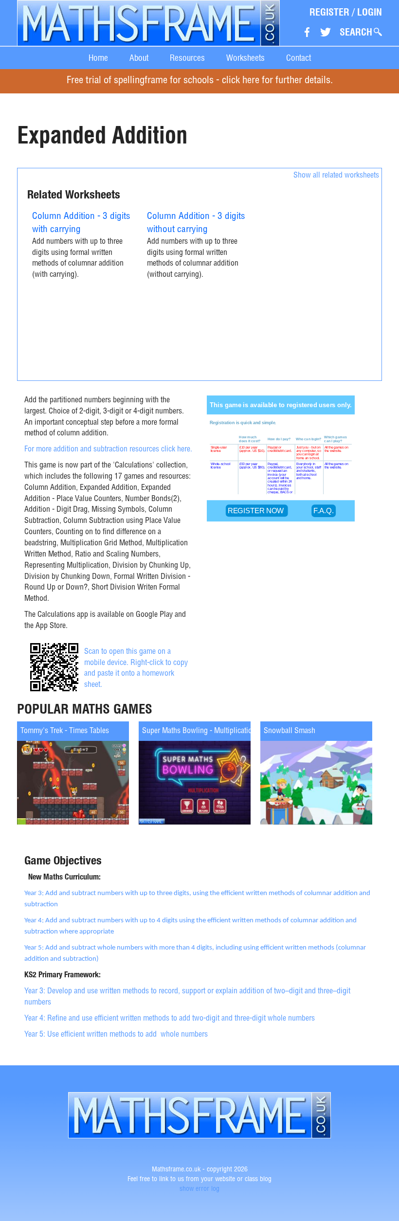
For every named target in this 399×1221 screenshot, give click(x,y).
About (138, 58)
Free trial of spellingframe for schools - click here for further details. (200, 81)
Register (329, 12)
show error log (199, 1189)
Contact (298, 58)
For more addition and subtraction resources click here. (108, 450)
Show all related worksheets (336, 176)
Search (356, 32)
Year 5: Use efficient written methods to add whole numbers (116, 1035)
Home (98, 58)
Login (369, 12)
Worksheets (245, 58)
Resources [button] (187, 58)
